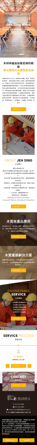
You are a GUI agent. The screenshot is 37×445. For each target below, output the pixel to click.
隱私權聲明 (5, 434)
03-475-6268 (19, 404)
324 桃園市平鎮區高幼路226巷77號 (19, 412)
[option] (18, 29)
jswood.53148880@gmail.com (19, 410)
